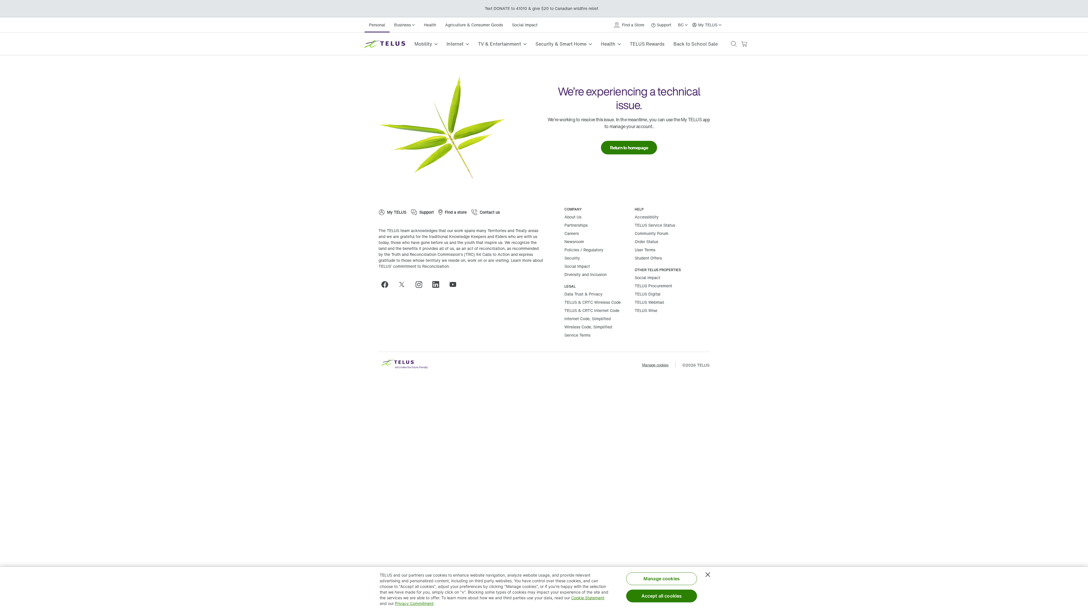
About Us (572, 217)
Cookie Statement (587, 597)
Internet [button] (455, 44)
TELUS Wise (646, 310)
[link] (629, 148)
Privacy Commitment (414, 603)
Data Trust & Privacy (583, 294)
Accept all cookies (661, 596)
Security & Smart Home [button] (561, 44)
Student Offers (648, 258)
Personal (377, 25)
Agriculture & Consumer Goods (474, 25)
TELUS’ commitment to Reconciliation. (414, 266)
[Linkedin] (438, 284)
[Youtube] (455, 284)
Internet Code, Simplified (587, 319)
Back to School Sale (695, 44)
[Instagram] (421, 284)
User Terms (645, 250)
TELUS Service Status (655, 225)
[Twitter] (404, 284)
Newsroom (574, 242)
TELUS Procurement (653, 286)
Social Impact (524, 25)
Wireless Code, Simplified (588, 327)
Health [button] (608, 44)
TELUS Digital (647, 294)
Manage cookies (655, 365)
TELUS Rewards (647, 44)
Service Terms (577, 335)
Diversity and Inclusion (585, 274)
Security (572, 258)
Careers (571, 233)
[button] (734, 44)
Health (430, 25)
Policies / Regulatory (584, 250)
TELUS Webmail (649, 302)
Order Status (646, 242)
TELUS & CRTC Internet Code (591, 310)
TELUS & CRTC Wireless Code (592, 302)
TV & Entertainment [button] (499, 44)
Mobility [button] (423, 44)
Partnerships (576, 225)
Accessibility (647, 217)
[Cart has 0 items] (744, 44)
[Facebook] (387, 284)
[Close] (708, 574)
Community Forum (651, 233)
